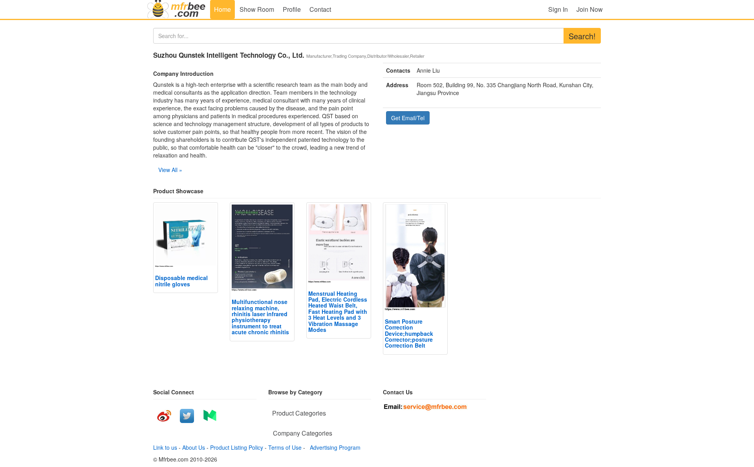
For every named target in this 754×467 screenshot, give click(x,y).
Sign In (558, 9)
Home (222, 9)
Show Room (257, 9)
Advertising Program (334, 447)
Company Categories (302, 433)
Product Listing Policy (236, 447)
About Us (193, 447)
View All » (170, 170)
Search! (582, 36)
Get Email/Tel (408, 118)
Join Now (589, 9)
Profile (292, 9)
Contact (320, 9)
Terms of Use (285, 447)
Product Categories (299, 413)
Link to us (165, 447)
